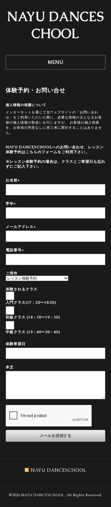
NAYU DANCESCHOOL (42, 495)
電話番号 (15, 250)
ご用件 (12, 273)
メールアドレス (21, 226)
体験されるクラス (22, 289)
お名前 (13, 180)
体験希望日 (16, 343)
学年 (11, 203)
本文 (10, 367)
